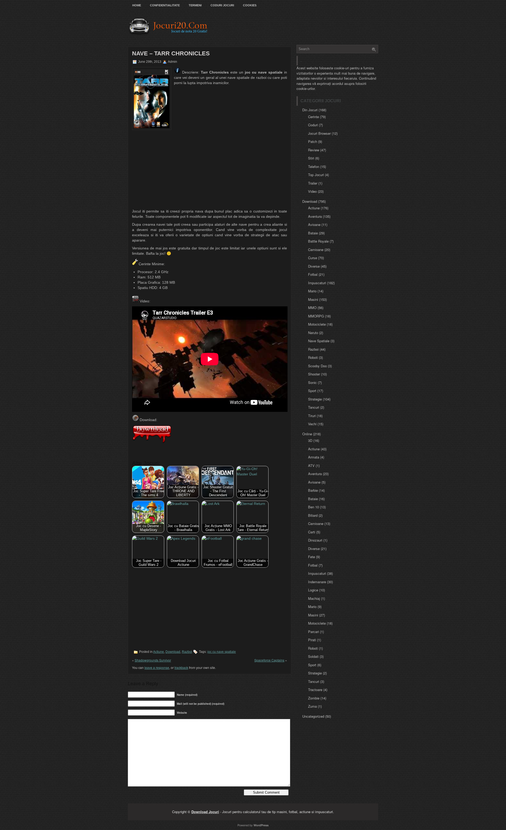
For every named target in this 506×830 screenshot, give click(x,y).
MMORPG (316, 316)
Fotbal (313, 274)
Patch (312, 141)
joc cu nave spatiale (221, 652)
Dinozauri (315, 540)
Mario (312, 290)
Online (307, 433)
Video (312, 191)
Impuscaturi (317, 282)
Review (313, 149)
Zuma (312, 706)
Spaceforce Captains (269, 660)
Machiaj (314, 598)
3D (310, 440)
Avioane (314, 224)
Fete (311, 556)
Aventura (315, 216)
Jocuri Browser (319, 133)
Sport (312, 390)
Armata (313, 457)
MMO (312, 307)
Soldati (313, 656)
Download (173, 652)
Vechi (312, 423)
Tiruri (312, 415)
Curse (312, 257)
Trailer (312, 183)
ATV (311, 465)
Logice (313, 589)
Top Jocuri (316, 174)
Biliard (313, 515)
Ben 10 (313, 506)
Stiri (311, 158)
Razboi (187, 652)
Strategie (315, 399)
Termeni (195, 5)
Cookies (249, 5)
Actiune (158, 652)
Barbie (313, 490)
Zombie (313, 698)
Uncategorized (313, 716)
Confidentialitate (165, 5)
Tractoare (315, 689)
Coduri (313, 124)
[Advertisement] (209, 169)
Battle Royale (318, 241)
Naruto (313, 332)
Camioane (315, 249)
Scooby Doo (317, 365)
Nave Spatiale (318, 340)
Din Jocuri (310, 109)
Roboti (313, 357)
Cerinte (313, 116)
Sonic (312, 382)
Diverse (314, 266)
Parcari (313, 631)
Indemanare (317, 581)
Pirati (312, 639)
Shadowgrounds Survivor (153, 660)
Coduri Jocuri (222, 5)
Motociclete (317, 324)
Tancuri (313, 407)
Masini (313, 299)
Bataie (313, 232)
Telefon (313, 166)
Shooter (314, 374)
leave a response (156, 667)
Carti (311, 531)
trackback (181, 667)
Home (136, 5)
